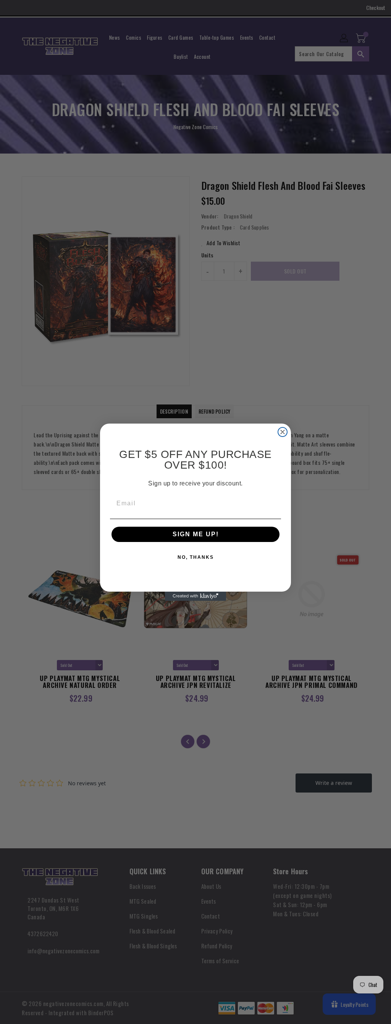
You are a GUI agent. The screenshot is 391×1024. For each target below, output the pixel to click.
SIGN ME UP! (196, 534)
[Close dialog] (282, 432)
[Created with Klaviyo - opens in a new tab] (195, 596)
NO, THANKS (196, 557)
